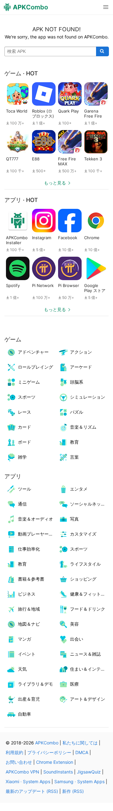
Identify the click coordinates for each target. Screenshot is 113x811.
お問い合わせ (19, 762)
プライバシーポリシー (49, 752)
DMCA (81, 752)
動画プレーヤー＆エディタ (37, 533)
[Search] (102, 52)
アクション (81, 352)
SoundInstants (58, 771)
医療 (74, 684)
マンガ (24, 639)
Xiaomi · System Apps (28, 781)
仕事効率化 (29, 549)
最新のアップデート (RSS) (32, 791)
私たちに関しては (80, 742)
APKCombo (46, 742)
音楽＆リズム (83, 427)
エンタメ (79, 488)
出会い (76, 639)
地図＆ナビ (29, 624)
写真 (74, 518)
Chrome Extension (54, 762)
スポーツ (26, 397)
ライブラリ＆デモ (35, 684)
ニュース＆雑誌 (85, 654)
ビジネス (26, 594)
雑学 (22, 457)
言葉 (74, 457)
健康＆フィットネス (89, 594)
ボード (24, 442)
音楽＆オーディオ (35, 518)
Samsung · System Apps (79, 781)
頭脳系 (76, 382)
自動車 (24, 714)
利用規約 (14, 752)
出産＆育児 (29, 699)
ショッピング (83, 579)
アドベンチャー (33, 352)
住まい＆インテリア (89, 669)
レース (24, 412)
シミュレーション (87, 397)
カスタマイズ (83, 533)
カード (24, 427)
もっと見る (55, 182)
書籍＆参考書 (31, 579)
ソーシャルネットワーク (89, 503)
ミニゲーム (29, 382)
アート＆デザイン (87, 699)
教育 (74, 442)
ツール (24, 488)
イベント (26, 654)
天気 (22, 669)
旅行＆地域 (29, 609)
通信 (22, 503)
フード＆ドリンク (87, 609)
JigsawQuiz (89, 771)
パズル (76, 412)
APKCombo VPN (22, 771)
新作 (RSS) (73, 791)
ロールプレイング (35, 367)
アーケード (81, 367)
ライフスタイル (85, 564)
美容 (74, 624)
